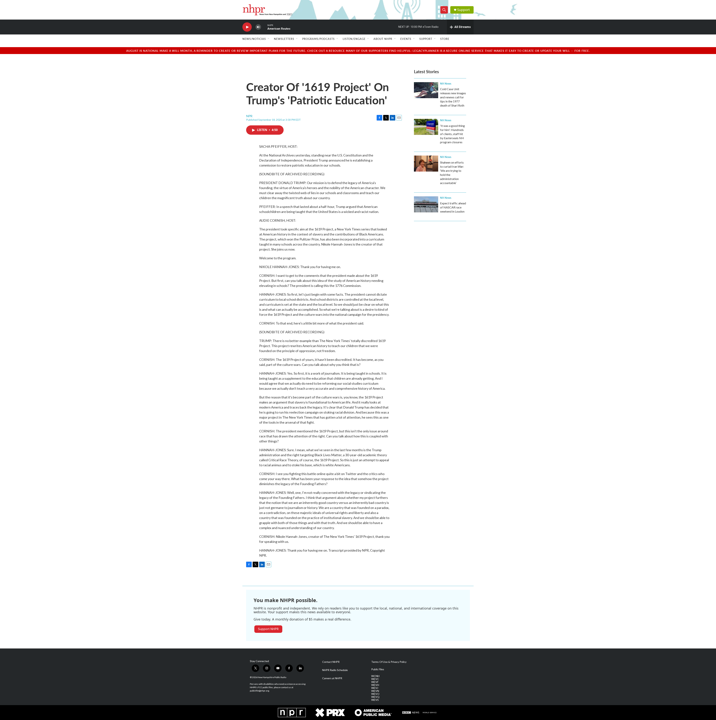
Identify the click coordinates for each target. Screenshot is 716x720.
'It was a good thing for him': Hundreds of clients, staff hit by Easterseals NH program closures (452, 134)
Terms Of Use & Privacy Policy (388, 661)
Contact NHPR (331, 661)
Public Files (377, 669)
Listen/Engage (354, 39)
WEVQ (375, 696)
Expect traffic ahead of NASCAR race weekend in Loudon (453, 207)
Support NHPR (268, 629)
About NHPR (382, 39)
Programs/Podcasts (318, 39)
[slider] (264, 27)
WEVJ (374, 687)
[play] (247, 27)
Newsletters (284, 39)
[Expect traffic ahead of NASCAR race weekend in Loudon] (426, 204)
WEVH (375, 684)
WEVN (375, 690)
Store (444, 39)
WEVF (375, 682)
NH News (445, 83)
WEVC (375, 679)
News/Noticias (254, 39)
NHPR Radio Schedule (335, 670)
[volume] (258, 27)
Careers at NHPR (332, 678)
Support (463, 10)
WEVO (375, 693)
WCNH (375, 676)
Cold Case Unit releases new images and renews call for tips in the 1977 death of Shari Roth (453, 97)
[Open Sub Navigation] (268, 38)
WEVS (375, 699)
